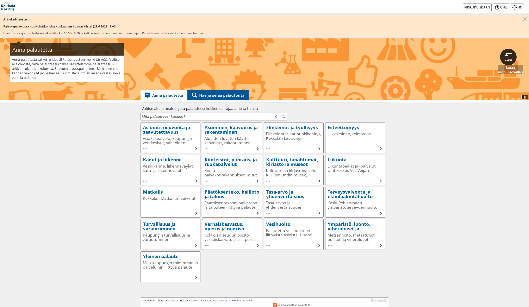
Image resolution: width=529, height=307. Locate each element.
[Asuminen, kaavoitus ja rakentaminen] (232, 138)
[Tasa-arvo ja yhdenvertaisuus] (293, 202)
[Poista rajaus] (276, 116)
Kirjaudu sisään (477, 7)
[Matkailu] (170, 202)
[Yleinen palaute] (170, 267)
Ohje (503, 7)
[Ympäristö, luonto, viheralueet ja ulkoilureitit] (355, 234)
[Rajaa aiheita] (283, 116)
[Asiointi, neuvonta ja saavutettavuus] (170, 138)
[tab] (164, 95)
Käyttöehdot (148, 300)
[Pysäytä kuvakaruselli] (524, 97)
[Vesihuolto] (293, 234)
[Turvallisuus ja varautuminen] (170, 234)
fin (519, 7)
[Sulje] (524, 19)
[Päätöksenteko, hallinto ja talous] (232, 202)
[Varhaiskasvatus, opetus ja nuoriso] (232, 234)
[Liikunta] (355, 170)
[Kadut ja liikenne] (170, 170)
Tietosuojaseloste (168, 300)
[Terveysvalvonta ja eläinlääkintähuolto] (355, 202)
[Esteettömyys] (355, 138)
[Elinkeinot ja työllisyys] (293, 138)
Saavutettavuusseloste (214, 300)
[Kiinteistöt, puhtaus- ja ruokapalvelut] (232, 170)
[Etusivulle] (8, 6)
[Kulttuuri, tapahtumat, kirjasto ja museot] (293, 170)
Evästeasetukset (189, 300)
